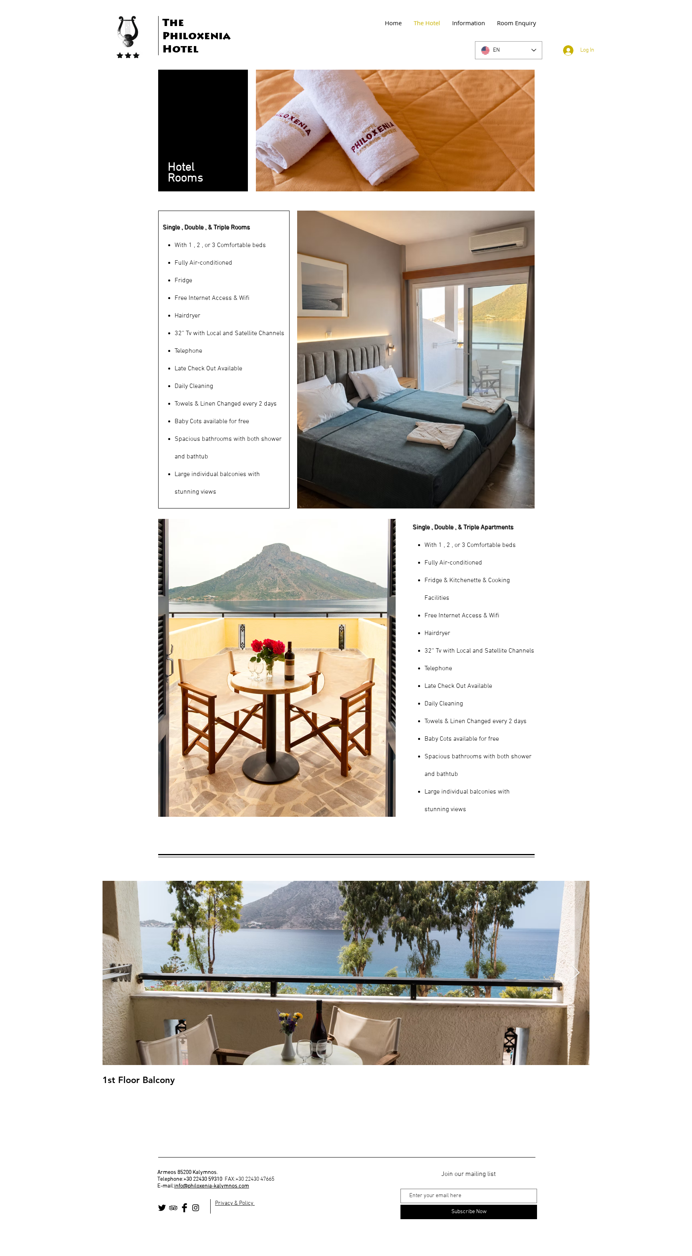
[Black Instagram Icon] (195, 1207)
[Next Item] (575, 973)
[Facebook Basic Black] (184, 1207)
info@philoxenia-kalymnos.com (211, 1186)
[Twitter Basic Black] (162, 1207)
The (173, 23)
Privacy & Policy (235, 1203)
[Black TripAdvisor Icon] (173, 1207)
